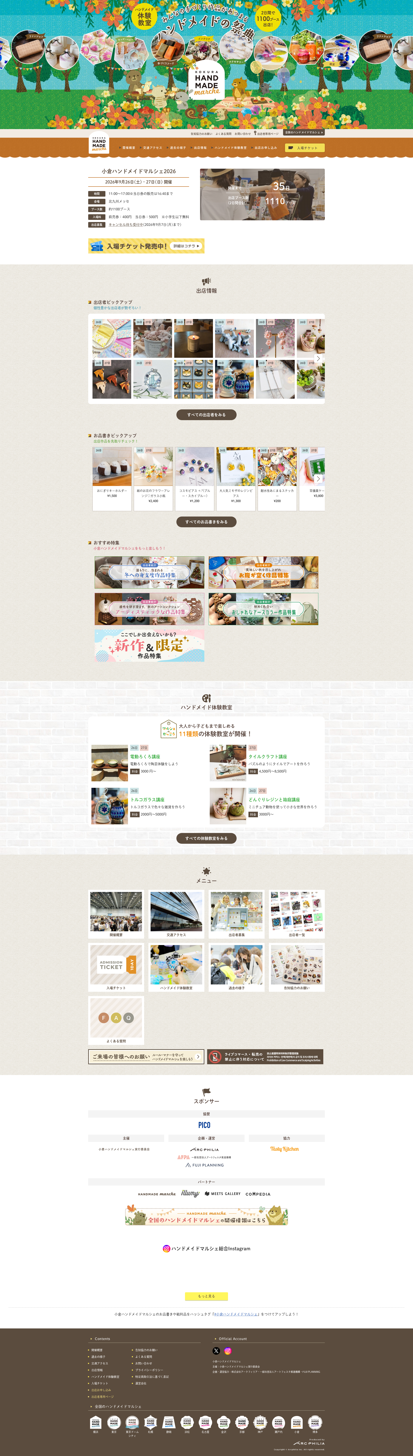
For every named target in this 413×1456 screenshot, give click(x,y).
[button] (318, 358)
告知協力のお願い (201, 134)
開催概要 (129, 148)
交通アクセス (152, 148)
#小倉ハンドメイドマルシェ (235, 1314)
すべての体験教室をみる (206, 838)
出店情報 (200, 148)
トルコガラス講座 (147, 799)
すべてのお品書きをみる (206, 522)
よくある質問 (224, 134)
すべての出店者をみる (206, 415)
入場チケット (307, 148)
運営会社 (140, 1383)
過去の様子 (178, 148)
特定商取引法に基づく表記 (152, 1376)
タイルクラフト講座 (267, 756)
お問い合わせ (243, 134)
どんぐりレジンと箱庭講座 (274, 799)
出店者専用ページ (268, 134)
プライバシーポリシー (149, 1370)
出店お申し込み (266, 148)
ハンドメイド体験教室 (231, 148)
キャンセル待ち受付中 (126, 224)
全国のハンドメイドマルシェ (302, 132)
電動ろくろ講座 (145, 756)
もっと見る (206, 1296)
